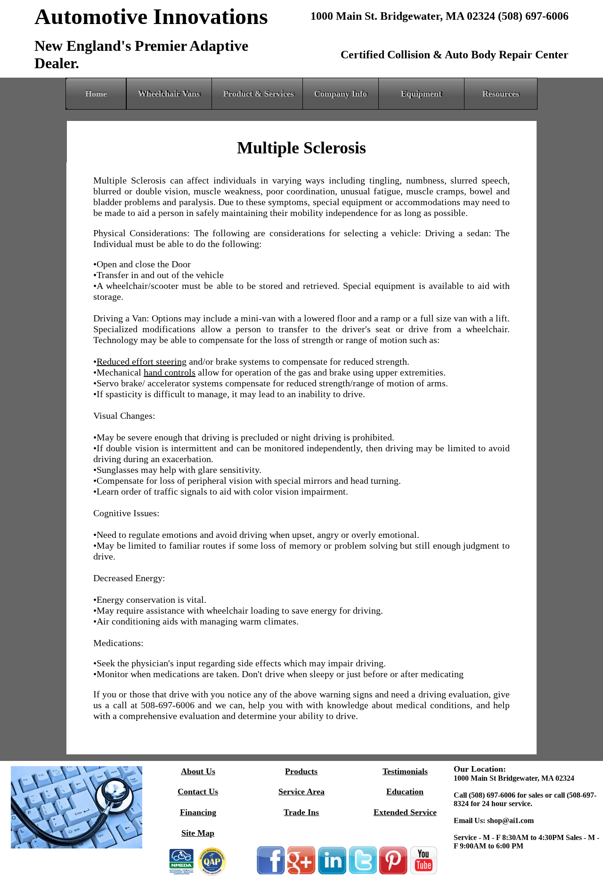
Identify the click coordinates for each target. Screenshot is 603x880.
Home (96, 93)
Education (405, 791)
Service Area (301, 791)
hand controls (170, 372)
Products (301, 771)
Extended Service (405, 812)
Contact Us (198, 791)
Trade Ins (301, 812)
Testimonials (405, 771)
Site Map (197, 833)
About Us (198, 771)
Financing (198, 812)
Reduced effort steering (142, 361)
